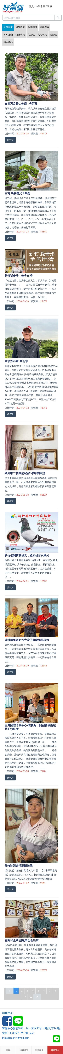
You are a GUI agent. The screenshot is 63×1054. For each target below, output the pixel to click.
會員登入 (55, 1050)
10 (30, 996)
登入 (31, 6)
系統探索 (44, 27)
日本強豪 (8, 34)
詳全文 (10, 140)
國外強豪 (20, 27)
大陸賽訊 (42, 34)
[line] (56, 1038)
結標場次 (39, 1050)
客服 (49, 6)
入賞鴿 (31, 34)
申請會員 (40, 6)
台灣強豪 (8, 27)
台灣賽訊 (32, 27)
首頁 (8, 1050)
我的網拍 (24, 1050)
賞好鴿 (53, 34)
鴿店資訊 (8, 42)
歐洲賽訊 (20, 34)
